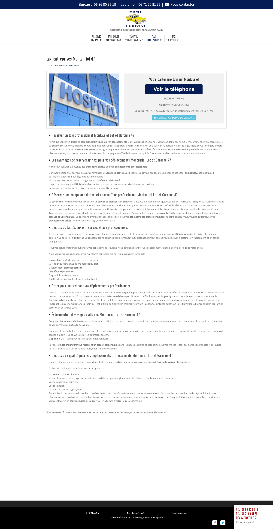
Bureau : (97, 4)
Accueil (49, 65)
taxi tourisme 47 (172, 38)
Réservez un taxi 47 (96, 38)
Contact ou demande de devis (175, 117)
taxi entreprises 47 (154, 38)
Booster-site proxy (154, 517)
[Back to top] (264, 520)
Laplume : (141, 4)
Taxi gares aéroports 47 (113, 38)
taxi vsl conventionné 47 (134, 38)
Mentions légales (180, 513)
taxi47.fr (95, 513)
